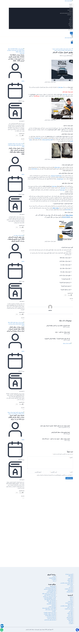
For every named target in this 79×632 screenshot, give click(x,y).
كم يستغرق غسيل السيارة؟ (65, 282)
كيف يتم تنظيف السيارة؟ (66, 289)
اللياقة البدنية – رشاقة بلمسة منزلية (49, 608)
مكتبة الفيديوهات (70, 23)
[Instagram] (71, 34)
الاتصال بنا (70, 29)
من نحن (70, 5)
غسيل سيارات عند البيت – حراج (62, 332)
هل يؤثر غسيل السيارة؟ (66, 286)
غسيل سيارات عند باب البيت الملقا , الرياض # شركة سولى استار (55, 425)
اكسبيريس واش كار (69, 574)
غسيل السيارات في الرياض (56, 175)
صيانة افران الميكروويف (51, 603)
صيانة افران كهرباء (52, 606)
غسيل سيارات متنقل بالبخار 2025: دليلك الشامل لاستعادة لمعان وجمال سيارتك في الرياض (15, 329)
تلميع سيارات (71, 8)
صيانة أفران (53, 605)
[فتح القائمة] (72, 42)
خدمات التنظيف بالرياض (51, 591)
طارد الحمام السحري (52, 590)
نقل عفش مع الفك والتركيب (50, 615)
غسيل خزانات (71, 22)
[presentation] (50, 383)
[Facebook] (72, 34)
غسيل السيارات (60, 178)
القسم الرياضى (71, 25)
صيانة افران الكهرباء (52, 602)
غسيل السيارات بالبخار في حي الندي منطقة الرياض (58, 325)
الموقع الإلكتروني (38, 472)
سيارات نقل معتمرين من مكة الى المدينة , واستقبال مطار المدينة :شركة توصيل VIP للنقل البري (49, 598)
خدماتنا (71, 599)
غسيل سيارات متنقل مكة (65, 271)
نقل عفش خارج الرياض (51, 616)
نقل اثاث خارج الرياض (51, 618)
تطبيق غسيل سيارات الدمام (65, 275)
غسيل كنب (71, 17)
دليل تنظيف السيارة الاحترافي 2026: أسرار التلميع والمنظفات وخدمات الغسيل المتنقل (16, 239)
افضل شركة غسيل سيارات (47, 139)
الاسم (71, 472)
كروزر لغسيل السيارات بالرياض (50, 589)
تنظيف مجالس (71, 19)
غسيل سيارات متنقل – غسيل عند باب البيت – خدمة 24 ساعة (56, 438)
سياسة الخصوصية (52, 577)
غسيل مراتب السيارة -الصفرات (50, 612)
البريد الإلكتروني (53, 472)
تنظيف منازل (71, 20)
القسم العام (71, 26)
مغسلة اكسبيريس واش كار (51, 587)
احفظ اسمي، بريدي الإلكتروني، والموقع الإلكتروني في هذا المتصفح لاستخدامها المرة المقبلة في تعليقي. (54, 475)
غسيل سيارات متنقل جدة (65, 264)
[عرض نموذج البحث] (71, 33)
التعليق (70, 457)
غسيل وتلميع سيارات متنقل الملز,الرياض (60, 432)
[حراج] (2, 626)
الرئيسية (70, 4)
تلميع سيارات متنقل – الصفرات (50, 613)
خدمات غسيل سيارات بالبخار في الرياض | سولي (63, 50)
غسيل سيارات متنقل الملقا (65, 257)
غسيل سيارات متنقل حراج (65, 268)
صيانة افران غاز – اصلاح (51, 600)
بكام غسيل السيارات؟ (66, 278)
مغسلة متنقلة (71, 11)
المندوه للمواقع (53, 586)
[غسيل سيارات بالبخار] (77, 629)
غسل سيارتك (57, 167)
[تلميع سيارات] (1, 629)
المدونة (71, 577)
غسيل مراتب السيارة (70, 14)
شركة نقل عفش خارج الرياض (50, 619)
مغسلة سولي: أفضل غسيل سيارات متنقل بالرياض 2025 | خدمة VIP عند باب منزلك (16, 417)
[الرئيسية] (72, 48)
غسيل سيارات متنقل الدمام (65, 261)
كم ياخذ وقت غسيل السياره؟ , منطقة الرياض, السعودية (57, 338)
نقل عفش (71, 28)
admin (23, 81)
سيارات (72, 16)
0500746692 (34, 168)
